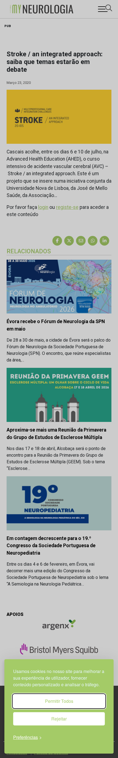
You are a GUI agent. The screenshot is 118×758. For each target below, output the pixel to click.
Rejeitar (59, 719)
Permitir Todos (59, 701)
